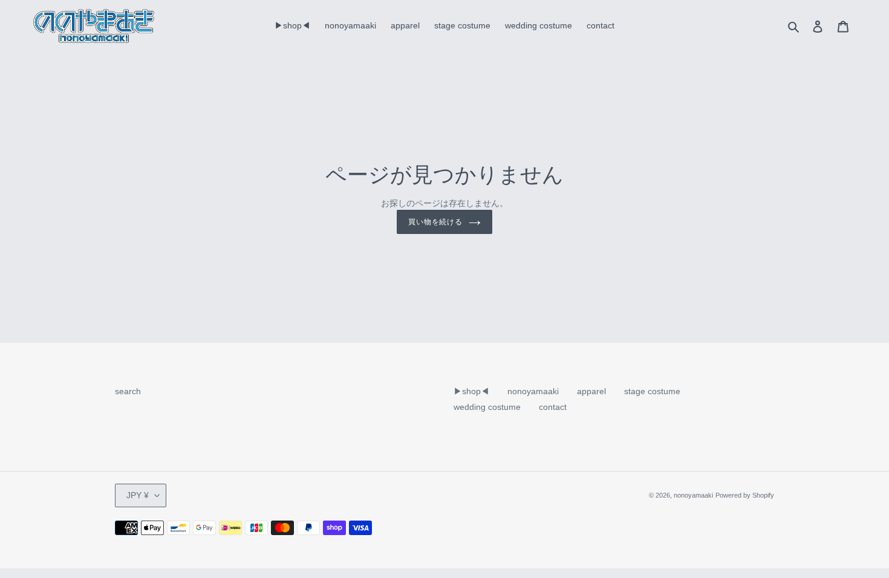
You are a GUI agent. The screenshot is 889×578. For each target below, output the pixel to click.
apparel (591, 391)
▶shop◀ (471, 391)
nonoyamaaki (533, 391)
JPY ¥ (137, 495)
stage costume (652, 391)
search (128, 391)
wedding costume (487, 407)
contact (553, 407)
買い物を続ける (435, 221)
